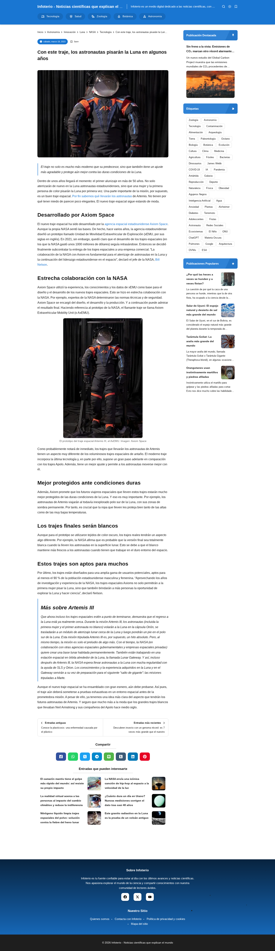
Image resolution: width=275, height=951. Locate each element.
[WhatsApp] (73, 756)
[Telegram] (97, 756)
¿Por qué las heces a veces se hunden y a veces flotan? (199, 279)
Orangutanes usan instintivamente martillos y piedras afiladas (202, 372)
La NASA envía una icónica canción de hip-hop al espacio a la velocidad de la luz (127, 783)
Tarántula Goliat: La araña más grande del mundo (200, 341)
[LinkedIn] (133, 756)
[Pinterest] (145, 756)
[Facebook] (61, 756)
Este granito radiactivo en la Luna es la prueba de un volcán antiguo (127, 815)
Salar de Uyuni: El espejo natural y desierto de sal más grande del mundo (202, 310)
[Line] (109, 756)
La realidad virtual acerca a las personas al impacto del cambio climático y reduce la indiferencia (61, 801)
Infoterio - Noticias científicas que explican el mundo (84, 6)
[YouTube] (150, 897)
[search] (223, 6)
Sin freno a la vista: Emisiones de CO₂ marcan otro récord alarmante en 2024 (209, 49)
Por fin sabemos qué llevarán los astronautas (102, 196)
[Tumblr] (121, 756)
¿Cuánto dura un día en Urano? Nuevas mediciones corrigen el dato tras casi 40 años (125, 801)
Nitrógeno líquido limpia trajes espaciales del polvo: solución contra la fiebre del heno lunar (60, 818)
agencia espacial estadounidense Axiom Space (136, 224)
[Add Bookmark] (74, 41)
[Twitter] (85, 756)
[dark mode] (229, 6)
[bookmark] (236, 6)
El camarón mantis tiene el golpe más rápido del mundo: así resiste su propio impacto (62, 783)
